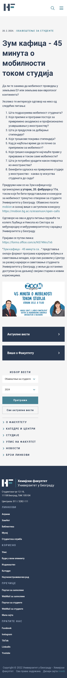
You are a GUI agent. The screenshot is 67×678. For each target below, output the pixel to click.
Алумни (6, 514)
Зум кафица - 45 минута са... (22, 249)
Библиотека (8, 526)
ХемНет (6, 520)
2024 (7, 389)
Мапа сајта (7, 615)
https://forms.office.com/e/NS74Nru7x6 (27, 242)
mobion (7, 206)
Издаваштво (8, 564)
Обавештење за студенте (18, 379)
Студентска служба (12, 539)
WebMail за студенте (12, 609)
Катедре (6, 571)
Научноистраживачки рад (15, 577)
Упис (4, 552)
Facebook (7, 628)
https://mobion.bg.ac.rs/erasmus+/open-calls (31, 211)
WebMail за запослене (13, 596)
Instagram (7, 634)
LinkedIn (6, 647)
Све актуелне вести (20, 410)
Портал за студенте (12, 602)
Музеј (5, 533)
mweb (61, 671)
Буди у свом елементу (13, 558)
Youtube (6, 653)
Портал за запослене (13, 590)
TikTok (5, 640)
